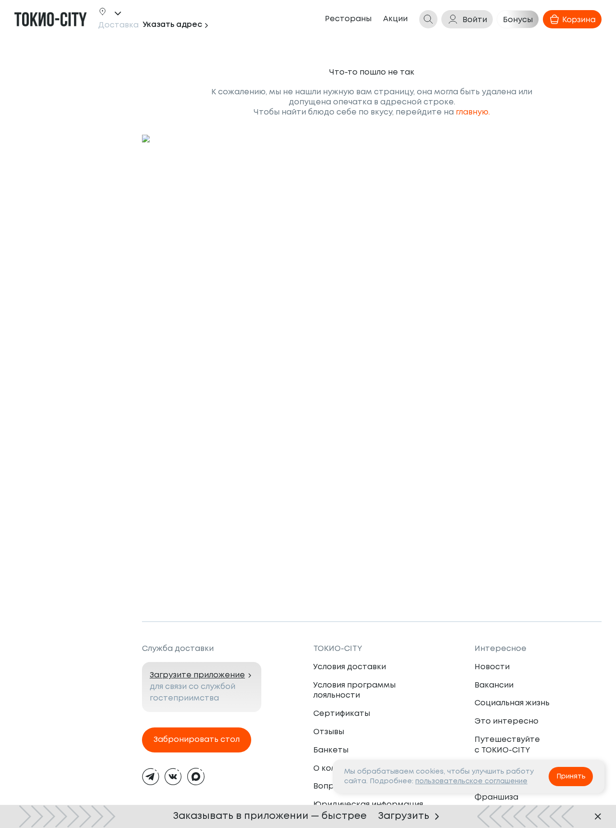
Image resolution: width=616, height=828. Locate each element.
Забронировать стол (197, 739)
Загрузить (403, 816)
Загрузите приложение (197, 675)
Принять (571, 776)
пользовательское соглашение (471, 781)
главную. (473, 112)
